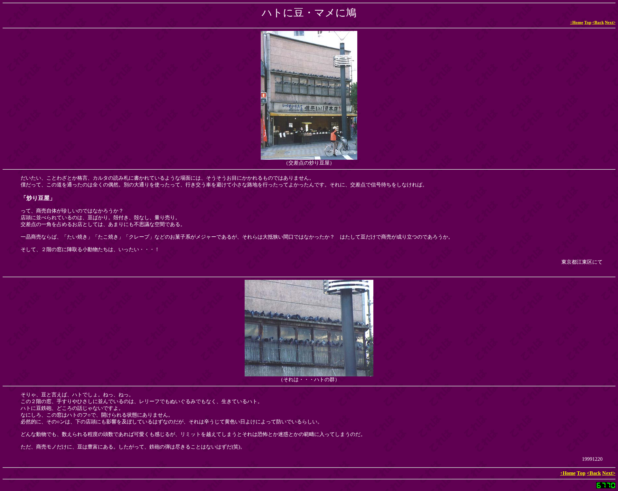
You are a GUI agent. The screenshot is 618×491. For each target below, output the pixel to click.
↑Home (576, 22)
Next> (610, 22)
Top (587, 22)
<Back (598, 22)
